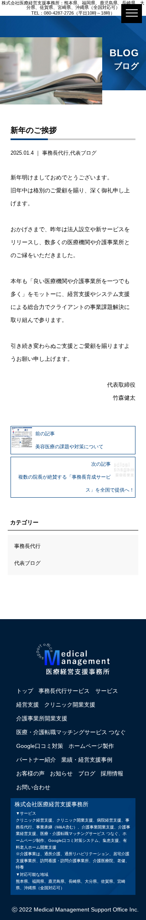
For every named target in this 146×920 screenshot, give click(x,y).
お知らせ (61, 773)
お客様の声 (30, 773)
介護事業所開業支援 (41, 718)
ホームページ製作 (91, 746)
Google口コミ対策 (39, 746)
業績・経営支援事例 (86, 759)
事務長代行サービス (64, 691)
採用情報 (112, 773)
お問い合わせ (33, 787)
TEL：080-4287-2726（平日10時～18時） (73, 13)
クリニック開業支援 (69, 704)
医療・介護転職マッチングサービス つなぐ (71, 732)
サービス (106, 691)
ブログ (86, 773)
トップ (24, 691)
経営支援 (27, 704)
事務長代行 (55, 153)
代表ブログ (83, 153)
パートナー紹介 (36, 759)
